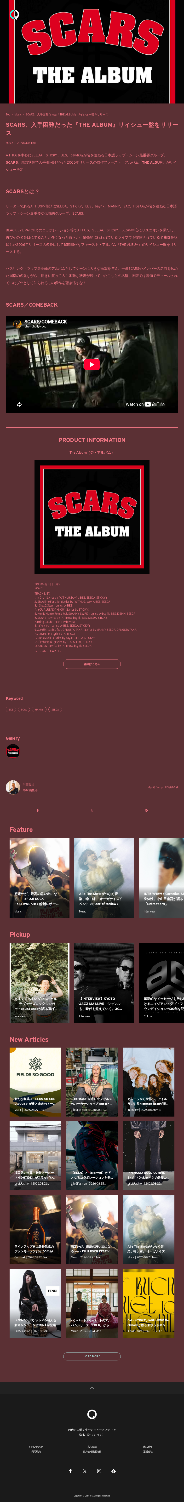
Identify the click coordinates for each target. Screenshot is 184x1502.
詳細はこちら (92, 664)
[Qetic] (14, 14)
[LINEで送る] (146, 810)
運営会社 (148, 1451)
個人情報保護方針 (92, 1451)
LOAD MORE (92, 1356)
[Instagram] (99, 1470)
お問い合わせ (36, 1446)
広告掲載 (92, 1446)
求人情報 (148, 1446)
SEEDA (36, 155)
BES (64, 155)
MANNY (39, 709)
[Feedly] (113, 1470)
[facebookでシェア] (38, 810)
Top (8, 114)
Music (18, 114)
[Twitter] (85, 1470)
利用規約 (36, 1451)
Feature (21, 830)
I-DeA (24, 709)
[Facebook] (70, 1470)
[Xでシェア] (92, 810)
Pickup (20, 934)
